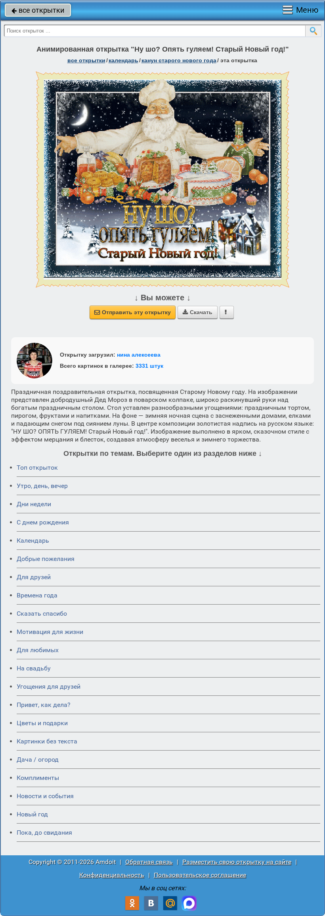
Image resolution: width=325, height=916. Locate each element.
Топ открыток (37, 467)
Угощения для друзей (48, 686)
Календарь (123, 60)
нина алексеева (139, 354)
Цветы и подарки (42, 723)
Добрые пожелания (46, 559)
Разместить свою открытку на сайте (236, 862)
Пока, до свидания (44, 832)
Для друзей (34, 577)
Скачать (197, 312)
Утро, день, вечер (42, 486)
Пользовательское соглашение (200, 875)
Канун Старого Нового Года (178, 60)
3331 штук (149, 366)
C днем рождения (43, 522)
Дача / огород (38, 759)
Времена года (37, 595)
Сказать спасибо (42, 613)
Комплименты (38, 778)
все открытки (37, 10)
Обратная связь (149, 862)
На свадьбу (34, 668)
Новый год (32, 814)
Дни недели (34, 504)
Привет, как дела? (44, 705)
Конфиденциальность (111, 875)
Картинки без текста (47, 741)
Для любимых (38, 650)
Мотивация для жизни (50, 632)
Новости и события (45, 796)
